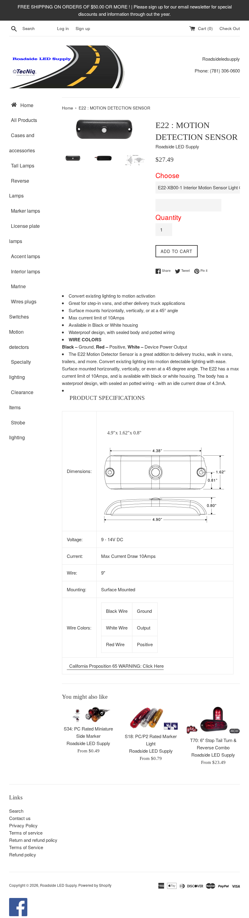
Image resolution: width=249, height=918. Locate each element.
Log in (63, 28)
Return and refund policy (33, 840)
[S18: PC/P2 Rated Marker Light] (150, 718)
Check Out (230, 28)
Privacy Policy (23, 825)
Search (16, 811)
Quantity (168, 217)
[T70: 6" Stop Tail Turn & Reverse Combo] (213, 720)
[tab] (151, 398)
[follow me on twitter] (18, 914)
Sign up (83, 28)
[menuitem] (31, 105)
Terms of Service (26, 847)
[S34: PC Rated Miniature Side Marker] (88, 714)
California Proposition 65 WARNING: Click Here (116, 666)
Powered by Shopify (94, 885)
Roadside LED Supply (58, 885)
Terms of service (26, 832)
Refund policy (22, 854)
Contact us (20, 818)
